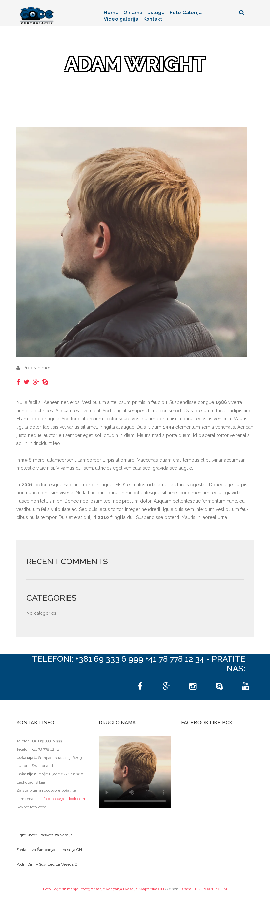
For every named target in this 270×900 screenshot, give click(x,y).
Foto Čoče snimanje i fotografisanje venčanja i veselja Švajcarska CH (103, 889)
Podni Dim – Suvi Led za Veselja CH (48, 864)
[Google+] (166, 686)
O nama (132, 12)
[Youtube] (245, 686)
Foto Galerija (186, 12)
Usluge (156, 12)
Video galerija (121, 19)
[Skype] (219, 686)
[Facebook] (140, 686)
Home (111, 12)
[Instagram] (192, 686)
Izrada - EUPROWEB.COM (203, 889)
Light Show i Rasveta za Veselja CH (47, 835)
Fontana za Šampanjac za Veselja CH (49, 849)
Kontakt (152, 19)
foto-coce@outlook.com (64, 798)
